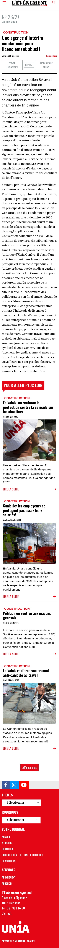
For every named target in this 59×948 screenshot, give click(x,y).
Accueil (6, 837)
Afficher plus (29, 767)
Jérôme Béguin (51, 55)
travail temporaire (12, 65)
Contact (6, 913)
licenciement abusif (46, 65)
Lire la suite (11, 489)
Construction (15, 32)
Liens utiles (9, 861)
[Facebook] (6, 785)
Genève (29, 65)
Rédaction (7, 849)
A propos (7, 843)
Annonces (7, 883)
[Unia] (15, 927)
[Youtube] (24, 785)
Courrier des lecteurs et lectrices (22, 855)
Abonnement (9, 877)
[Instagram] (14, 785)
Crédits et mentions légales (18, 941)
